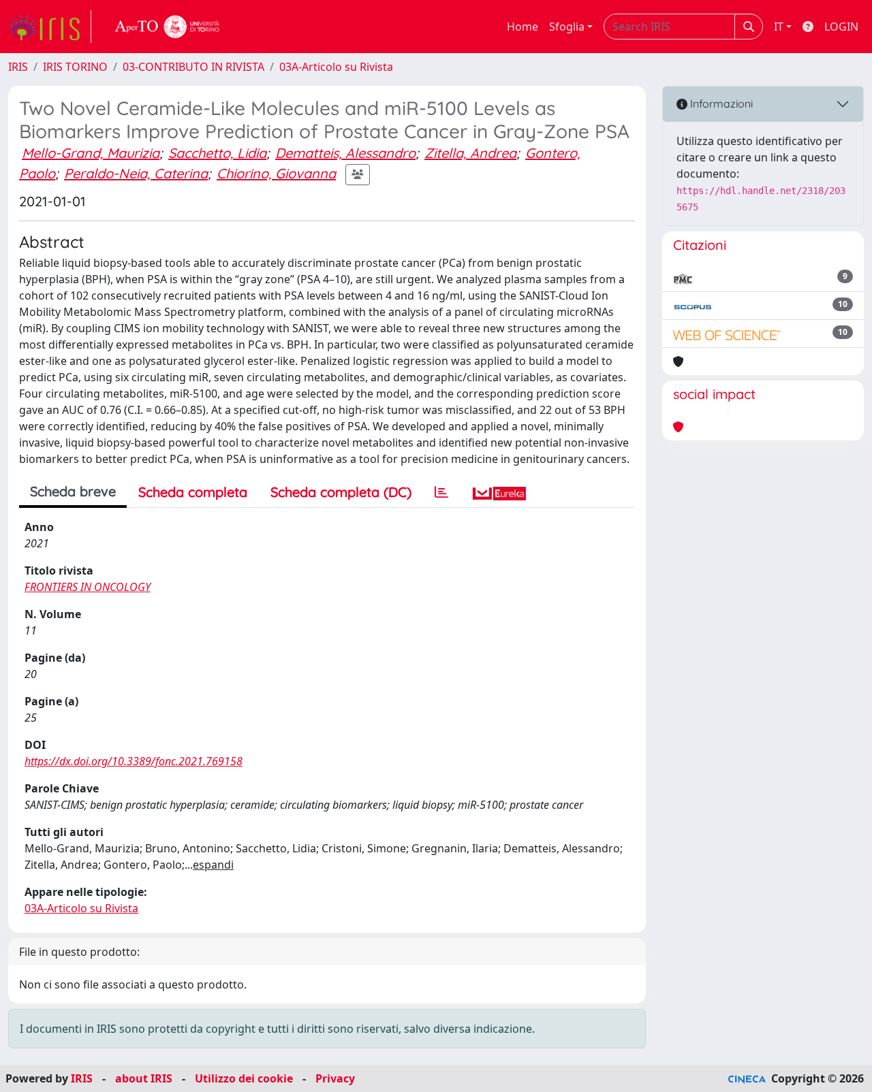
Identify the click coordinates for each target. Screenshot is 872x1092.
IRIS (18, 66)
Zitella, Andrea (470, 152)
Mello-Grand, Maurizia (90, 152)
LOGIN (841, 26)
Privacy (335, 1078)
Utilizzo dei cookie (244, 1078)
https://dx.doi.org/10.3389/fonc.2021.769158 (134, 761)
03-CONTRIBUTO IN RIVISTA (193, 66)
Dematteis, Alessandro (345, 152)
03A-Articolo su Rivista (336, 66)
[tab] (441, 492)
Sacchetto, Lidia (217, 152)
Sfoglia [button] (567, 26)
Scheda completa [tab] (192, 491)
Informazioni (720, 103)
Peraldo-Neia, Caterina (136, 173)
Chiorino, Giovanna (276, 173)
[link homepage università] (167, 26)
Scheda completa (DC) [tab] (340, 491)
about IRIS (143, 1078)
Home (522, 26)
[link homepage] (49, 26)
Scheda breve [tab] (73, 491)
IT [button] (778, 26)
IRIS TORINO (75, 66)
